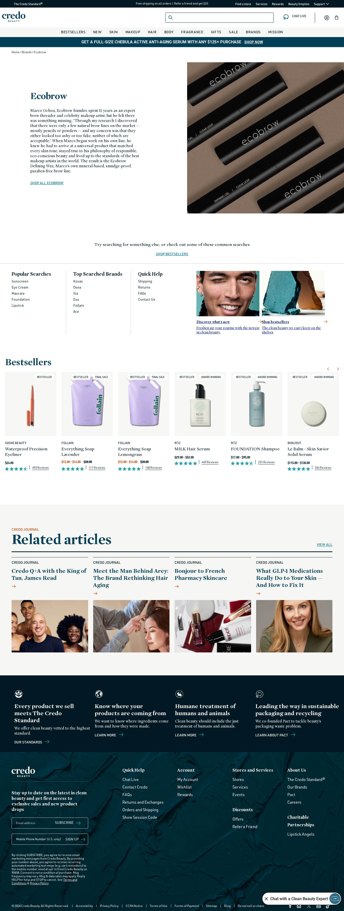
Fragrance (192, 32)
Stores (238, 779)
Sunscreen (20, 281)
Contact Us (146, 299)
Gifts (216, 32)
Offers (238, 819)
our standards (28, 742)
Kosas (78, 281)
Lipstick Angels (301, 834)
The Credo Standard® (20, 4)
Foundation (21, 299)
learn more (186, 735)
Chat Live (130, 779)
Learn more (106, 735)
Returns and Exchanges (143, 802)
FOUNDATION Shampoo (255, 448)
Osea (77, 287)
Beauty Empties (298, 4)
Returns (144, 287)
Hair (152, 32)
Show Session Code (139, 817)
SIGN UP (72, 839)
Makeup (132, 32)
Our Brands (297, 787)
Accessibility (84, 906)
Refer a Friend (244, 826)
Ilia (75, 293)
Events (238, 794)
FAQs (142, 293)
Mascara (18, 293)
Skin (113, 32)
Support (319, 4)
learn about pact (272, 735)
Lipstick (18, 305)
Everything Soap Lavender (77, 451)
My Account (187, 779)
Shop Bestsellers (172, 254)
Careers (294, 802)
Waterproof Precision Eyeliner (26, 451)
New (97, 32)
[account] (327, 18)
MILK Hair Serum (192, 448)
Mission (275, 32)
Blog (227, 906)
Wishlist (184, 787)
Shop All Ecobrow (46, 183)
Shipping (145, 281)
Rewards (278, 4)
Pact (291, 794)
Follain (78, 305)
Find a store (243, 4)
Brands (253, 32)
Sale (233, 32)
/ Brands (26, 52)
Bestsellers (73, 32)
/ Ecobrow (39, 52)
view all (324, 544)
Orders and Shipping (140, 809)
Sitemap (211, 906)
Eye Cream (20, 287)
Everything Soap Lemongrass (134, 451)
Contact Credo (135, 787)
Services (261, 4)
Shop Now (253, 42)
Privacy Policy (39, 883)
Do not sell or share (251, 906)
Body (169, 32)
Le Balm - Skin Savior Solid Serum (308, 451)
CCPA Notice (134, 906)
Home (16, 52)
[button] (337, 18)
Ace (76, 311)
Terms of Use (158, 906)
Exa (76, 299)
